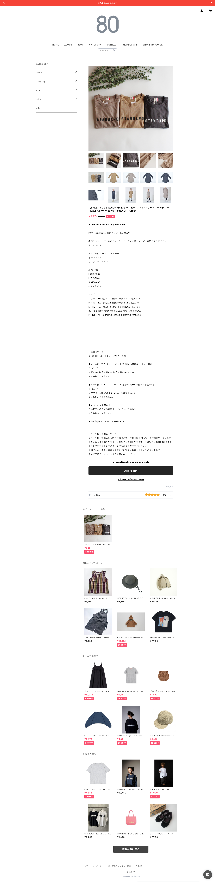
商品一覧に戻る (131, 849)
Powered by (127, 877)
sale (38, 108)
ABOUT (68, 44)
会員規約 (139, 866)
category (40, 81)
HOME (55, 44)
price (38, 99)
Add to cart (130, 470)
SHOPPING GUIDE (153, 44)
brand (39, 72)
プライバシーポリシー (94, 866)
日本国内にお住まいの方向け (131, 479)
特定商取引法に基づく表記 (119, 866)
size (38, 90)
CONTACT (112, 44)
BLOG (81, 44)
